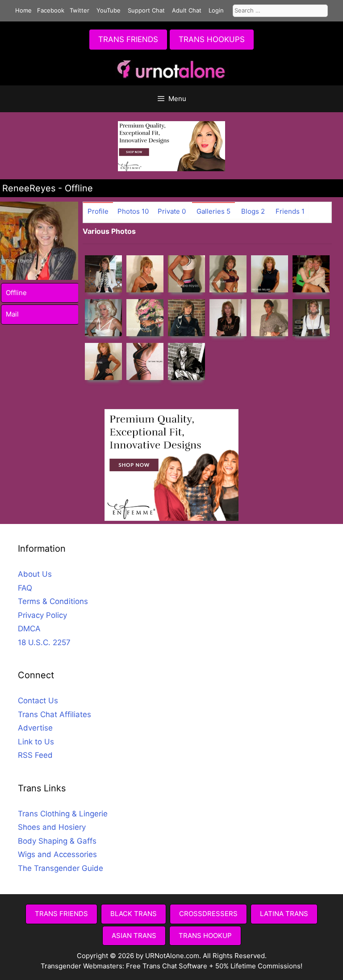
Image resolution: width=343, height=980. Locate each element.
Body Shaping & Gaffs (57, 840)
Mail (12, 314)
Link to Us (36, 741)
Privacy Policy (42, 615)
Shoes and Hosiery (52, 827)
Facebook (50, 10)
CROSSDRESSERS (208, 913)
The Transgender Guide (60, 868)
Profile (98, 211)
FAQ (25, 587)
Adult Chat (186, 10)
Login (216, 10)
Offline (16, 292)
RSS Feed (35, 755)
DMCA (29, 628)
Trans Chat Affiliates (54, 714)
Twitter (79, 10)
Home (23, 10)
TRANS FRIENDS (128, 39)
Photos (133, 211)
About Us (35, 574)
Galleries (213, 211)
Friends (290, 211)
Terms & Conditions (53, 601)
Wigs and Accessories (57, 854)
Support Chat (146, 10)
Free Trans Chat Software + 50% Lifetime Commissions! (214, 966)
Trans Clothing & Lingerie (63, 813)
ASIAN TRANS (134, 935)
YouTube (108, 10)
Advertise (35, 727)
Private (172, 211)
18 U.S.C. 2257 (44, 642)
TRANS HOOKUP (205, 935)
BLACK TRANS (133, 913)
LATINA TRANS (284, 913)
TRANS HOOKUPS (212, 39)
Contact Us (38, 700)
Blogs (253, 211)
